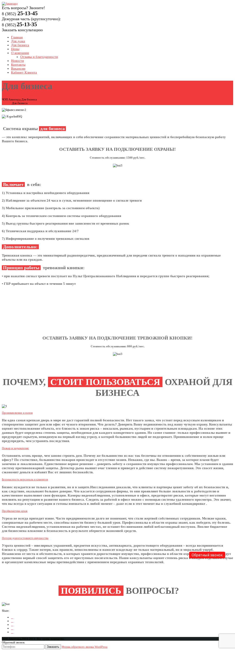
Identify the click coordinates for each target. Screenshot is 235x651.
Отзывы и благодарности (39, 57)
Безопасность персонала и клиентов (25, 479)
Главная (7, 103)
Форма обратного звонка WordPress (84, 646)
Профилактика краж (15, 511)
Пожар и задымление (15, 448)
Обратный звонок (207, 555)
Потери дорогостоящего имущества (25, 538)
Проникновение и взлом (17, 412)
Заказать (53, 646)
